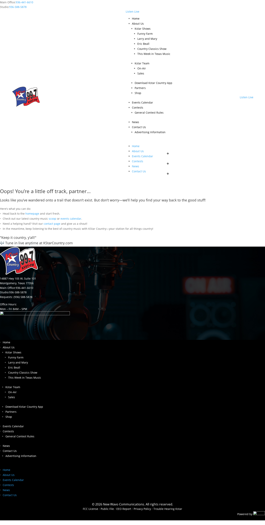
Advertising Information (150, 132)
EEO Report (123, 509)
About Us (138, 23)
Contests (137, 107)
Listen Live (132, 11)
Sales (140, 73)
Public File (107, 509)
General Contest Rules (149, 112)
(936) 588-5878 (23, 297)
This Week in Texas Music (153, 54)
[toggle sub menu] (168, 151)
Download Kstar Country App (153, 83)
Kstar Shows (143, 28)
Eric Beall (143, 44)
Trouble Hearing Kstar (167, 509)
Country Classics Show (151, 49)
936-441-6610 (24, 2)
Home (135, 18)
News (135, 122)
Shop (138, 93)
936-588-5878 (18, 7)
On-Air (141, 68)
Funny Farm (145, 33)
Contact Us (139, 127)
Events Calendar (142, 102)
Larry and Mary (147, 39)
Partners (140, 88)
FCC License (90, 509)
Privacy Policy (142, 509)
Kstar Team (142, 63)
